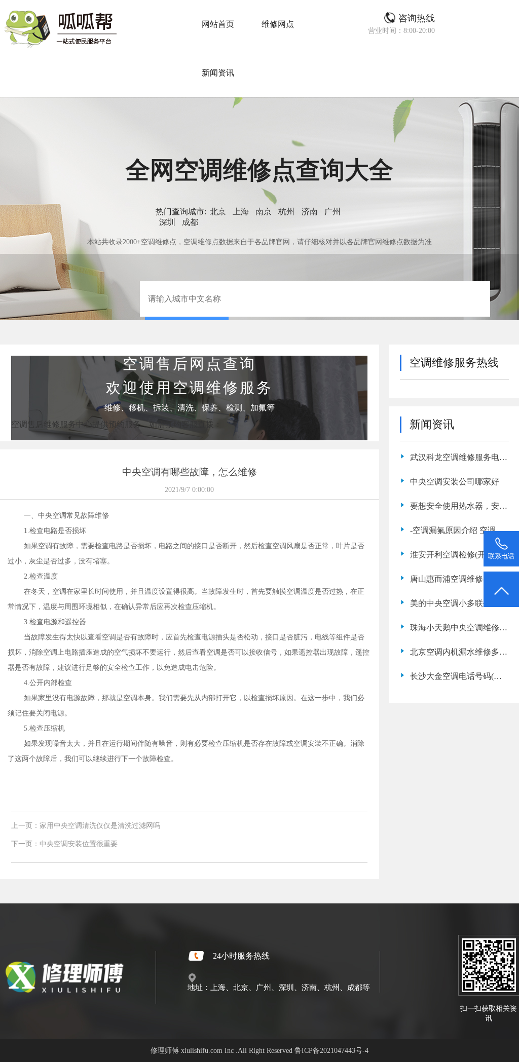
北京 (218, 211)
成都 (190, 222)
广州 (332, 211)
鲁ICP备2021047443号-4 (331, 1050)
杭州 (286, 211)
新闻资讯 (218, 72)
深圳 (167, 222)
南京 (263, 211)
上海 (241, 211)
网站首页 (218, 24)
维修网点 (278, 24)
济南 (310, 211)
